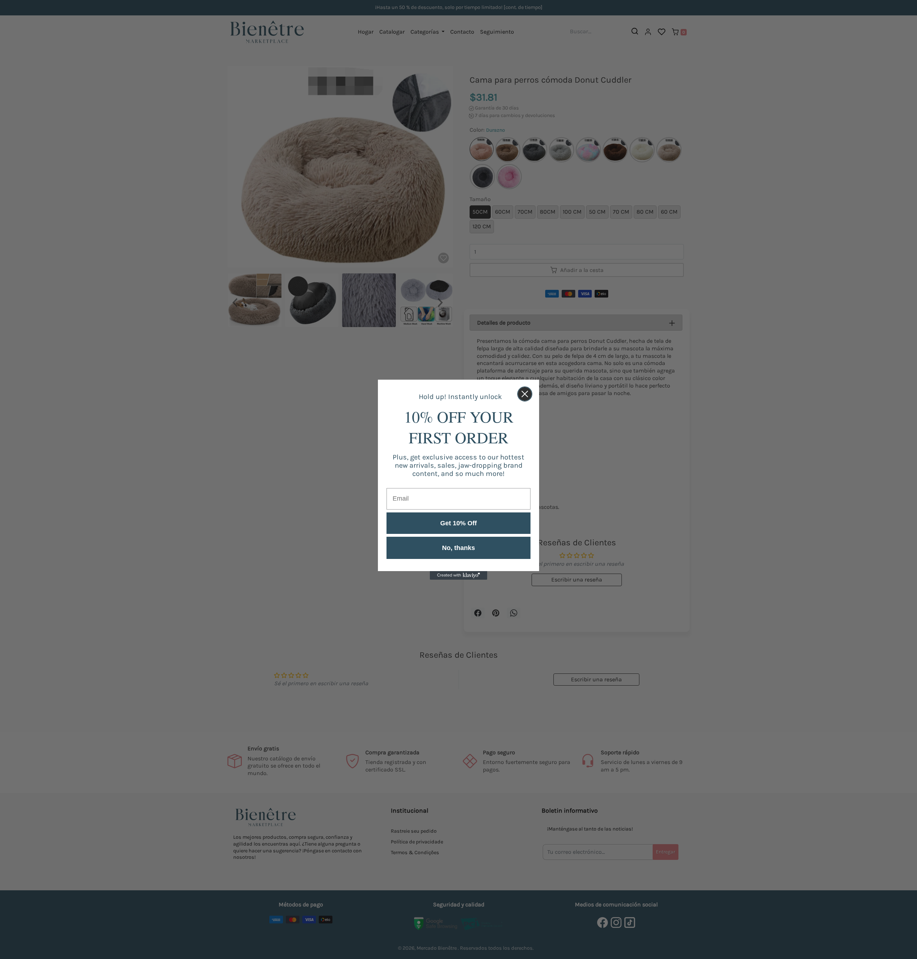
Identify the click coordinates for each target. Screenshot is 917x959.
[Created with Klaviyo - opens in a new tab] (458, 575)
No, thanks (458, 547)
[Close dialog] (525, 394)
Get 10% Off (458, 523)
